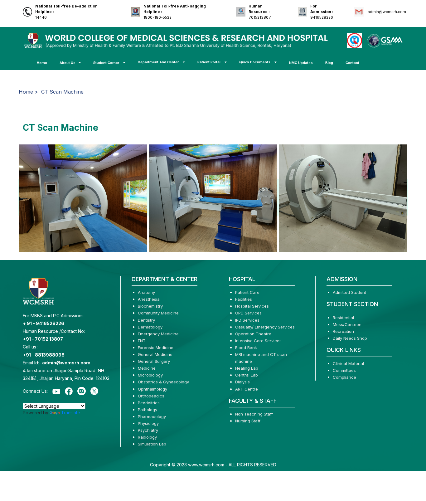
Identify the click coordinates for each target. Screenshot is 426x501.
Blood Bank (246, 347)
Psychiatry (148, 430)
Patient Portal (209, 62)
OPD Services (248, 312)
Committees (344, 370)
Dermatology (150, 326)
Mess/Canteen (347, 324)
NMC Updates (301, 63)
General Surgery (154, 361)
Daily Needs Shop (350, 338)
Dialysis (242, 381)
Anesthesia (149, 299)
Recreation (343, 331)
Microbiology (150, 374)
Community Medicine (158, 312)
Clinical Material (348, 363)
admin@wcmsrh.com (386, 11)
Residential (343, 317)
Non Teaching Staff (254, 413)
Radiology (147, 437)
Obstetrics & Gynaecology (163, 381)
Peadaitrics (149, 402)
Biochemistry (150, 306)
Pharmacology (152, 416)
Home (42, 63)
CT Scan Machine (62, 92)
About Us (67, 63)
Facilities (243, 299)
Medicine (147, 368)
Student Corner (106, 63)
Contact (352, 63)
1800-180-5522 (174, 12)
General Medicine (155, 354)
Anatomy (146, 292)
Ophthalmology (152, 389)
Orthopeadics (151, 395)
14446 (66, 12)
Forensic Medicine (155, 347)
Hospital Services (252, 306)
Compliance (344, 377)
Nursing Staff (247, 420)
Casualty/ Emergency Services (265, 326)
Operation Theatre (253, 333)
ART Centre (246, 389)
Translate (70, 412)
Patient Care (247, 292)
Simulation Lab (152, 443)
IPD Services (247, 320)
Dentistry (146, 320)
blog (329, 63)
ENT (142, 340)
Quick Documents (255, 62)
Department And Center (159, 62)
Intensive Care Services (258, 340)
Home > (28, 92)
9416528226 (321, 12)
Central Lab (246, 374)
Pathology (147, 409)
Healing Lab (246, 368)
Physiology (148, 423)
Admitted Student (349, 292)
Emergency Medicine (158, 333)
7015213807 (260, 12)
